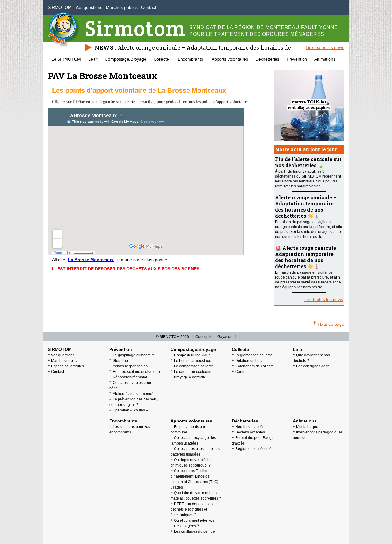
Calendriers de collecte (254, 366)
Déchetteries (267, 59)
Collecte (161, 59)
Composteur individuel (193, 355)
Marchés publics (122, 7)
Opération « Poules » (130, 410)
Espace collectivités (67, 366)
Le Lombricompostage (192, 360)
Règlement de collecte (254, 355)
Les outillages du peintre (194, 531)
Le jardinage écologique (194, 372)
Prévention (297, 59)
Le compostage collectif (193, 366)
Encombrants (190, 59)
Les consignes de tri (313, 366)
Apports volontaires (230, 59)
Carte (239, 372)
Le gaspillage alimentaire (134, 355)
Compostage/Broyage (125, 59)
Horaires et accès (249, 427)
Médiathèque (307, 427)
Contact (148, 7)
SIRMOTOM (60, 7)
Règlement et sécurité (253, 449)
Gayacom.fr (226, 337)
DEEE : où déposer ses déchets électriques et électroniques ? (192, 509)
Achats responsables (130, 366)
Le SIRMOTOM (66, 59)
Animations (324, 59)
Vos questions (88, 7)
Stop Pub (120, 360)
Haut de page (331, 324)
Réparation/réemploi (130, 377)
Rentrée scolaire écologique (136, 372)
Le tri (93, 59)
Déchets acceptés (250, 432)
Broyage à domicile (190, 377)
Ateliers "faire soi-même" (133, 394)
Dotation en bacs (249, 360)
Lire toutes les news (325, 47)
